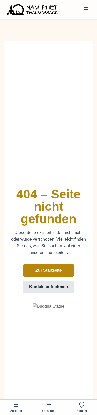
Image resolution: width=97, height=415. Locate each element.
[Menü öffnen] (85, 9)
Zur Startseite (48, 270)
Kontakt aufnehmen (48, 287)
